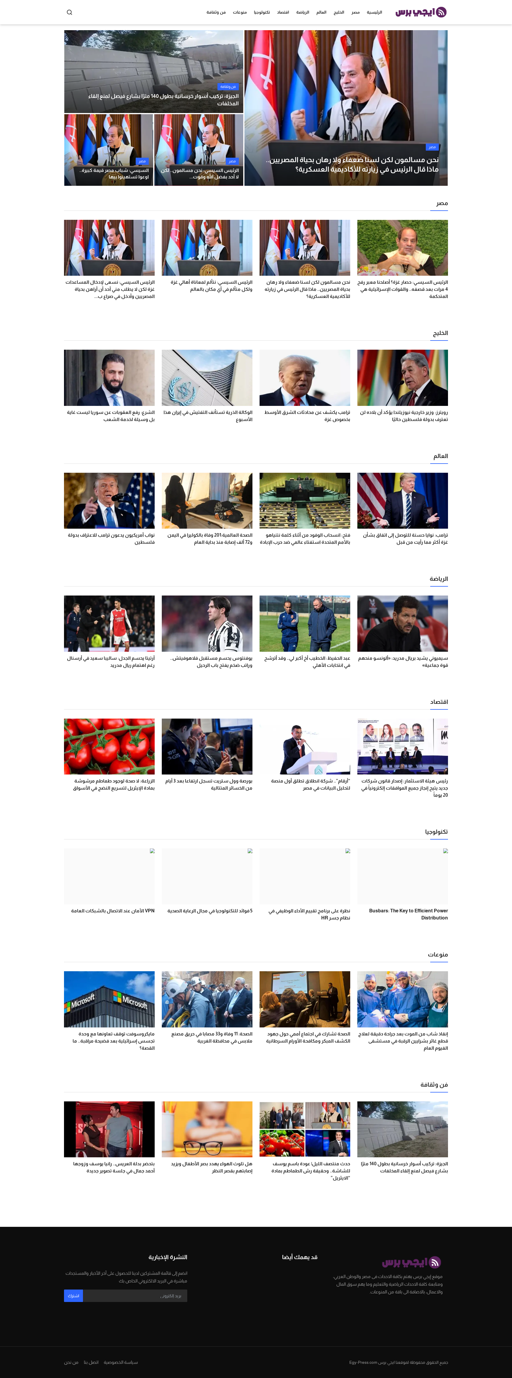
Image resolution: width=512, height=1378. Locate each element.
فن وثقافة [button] (216, 12)
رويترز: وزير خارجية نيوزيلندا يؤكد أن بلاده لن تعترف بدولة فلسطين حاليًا (404, 416)
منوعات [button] (240, 12)
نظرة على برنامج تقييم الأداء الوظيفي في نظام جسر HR (309, 914)
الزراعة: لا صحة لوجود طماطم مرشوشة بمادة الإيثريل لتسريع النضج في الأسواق (114, 784)
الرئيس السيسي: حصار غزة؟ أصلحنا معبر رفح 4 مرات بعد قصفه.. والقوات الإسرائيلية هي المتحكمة (402, 289)
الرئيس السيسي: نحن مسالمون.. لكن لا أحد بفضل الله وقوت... (200, 173)
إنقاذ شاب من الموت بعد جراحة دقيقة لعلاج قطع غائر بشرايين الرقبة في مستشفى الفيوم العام (403, 1041)
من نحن (71, 1362)
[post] (346, 108)
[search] (69, 12)
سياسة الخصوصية (121, 1362)
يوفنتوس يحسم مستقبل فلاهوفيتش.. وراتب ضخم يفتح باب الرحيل (211, 662)
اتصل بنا (91, 1362)
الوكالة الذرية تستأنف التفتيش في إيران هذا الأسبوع (208, 416)
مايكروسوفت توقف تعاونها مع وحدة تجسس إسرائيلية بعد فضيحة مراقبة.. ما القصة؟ (114, 1041)
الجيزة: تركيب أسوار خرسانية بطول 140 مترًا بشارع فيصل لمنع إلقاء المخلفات (163, 100)
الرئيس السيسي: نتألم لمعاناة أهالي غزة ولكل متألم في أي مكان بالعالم (211, 286)
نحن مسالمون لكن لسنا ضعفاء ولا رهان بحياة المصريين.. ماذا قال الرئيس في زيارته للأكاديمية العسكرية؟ (307, 289)
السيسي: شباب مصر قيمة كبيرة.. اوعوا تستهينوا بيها (114, 173)
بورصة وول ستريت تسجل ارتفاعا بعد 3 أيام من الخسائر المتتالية (208, 784)
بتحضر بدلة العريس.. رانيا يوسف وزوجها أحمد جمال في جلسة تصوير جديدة (114, 1167)
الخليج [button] (339, 12)
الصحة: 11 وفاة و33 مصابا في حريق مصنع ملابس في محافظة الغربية (211, 1037)
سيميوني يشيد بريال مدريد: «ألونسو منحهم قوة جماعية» (403, 662)
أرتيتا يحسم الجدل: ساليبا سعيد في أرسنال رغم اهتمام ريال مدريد (111, 662)
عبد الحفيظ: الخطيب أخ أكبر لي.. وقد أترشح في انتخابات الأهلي (307, 662)
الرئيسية (374, 12)
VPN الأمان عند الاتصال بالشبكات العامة (113, 910)
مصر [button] (355, 12)
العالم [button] (321, 12)
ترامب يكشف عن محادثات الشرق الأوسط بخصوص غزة (307, 416)
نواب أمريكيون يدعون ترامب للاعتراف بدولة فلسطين (111, 539)
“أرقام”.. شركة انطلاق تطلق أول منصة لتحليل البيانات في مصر (310, 784)
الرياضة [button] (302, 12)
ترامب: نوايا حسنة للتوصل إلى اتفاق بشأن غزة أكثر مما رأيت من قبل (405, 539)
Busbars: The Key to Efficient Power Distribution (408, 914)
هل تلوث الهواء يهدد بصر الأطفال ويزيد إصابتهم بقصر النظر (211, 1167)
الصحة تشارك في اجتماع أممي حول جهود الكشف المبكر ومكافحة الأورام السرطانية (308, 1037)
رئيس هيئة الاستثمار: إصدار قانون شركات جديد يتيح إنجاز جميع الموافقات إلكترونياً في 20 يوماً (404, 788)
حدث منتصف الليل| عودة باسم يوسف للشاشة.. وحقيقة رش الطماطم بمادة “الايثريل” (310, 1170)
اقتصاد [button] (283, 12)
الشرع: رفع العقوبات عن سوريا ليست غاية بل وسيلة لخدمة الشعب (111, 416)
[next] (438, 108)
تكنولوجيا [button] (262, 12)
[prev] (254, 108)
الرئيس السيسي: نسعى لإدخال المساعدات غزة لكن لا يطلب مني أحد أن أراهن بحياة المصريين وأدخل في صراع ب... (110, 289)
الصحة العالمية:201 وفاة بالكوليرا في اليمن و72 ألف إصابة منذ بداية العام (209, 539)
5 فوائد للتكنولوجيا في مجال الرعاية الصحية (209, 910)
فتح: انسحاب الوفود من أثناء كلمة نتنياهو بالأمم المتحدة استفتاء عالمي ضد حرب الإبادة (305, 539)
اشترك (73, 1295)
